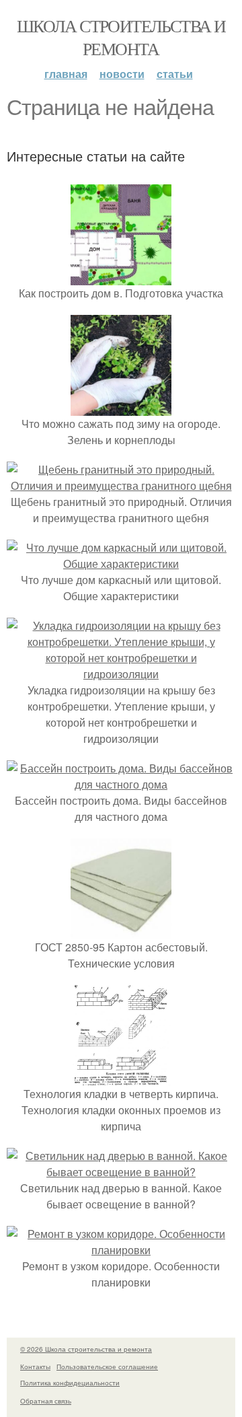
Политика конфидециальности (70, 1382)
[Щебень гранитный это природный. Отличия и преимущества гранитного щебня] (121, 485)
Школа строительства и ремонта (121, 37)
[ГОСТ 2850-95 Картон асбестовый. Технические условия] (121, 931)
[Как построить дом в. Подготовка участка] (121, 277)
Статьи (175, 73)
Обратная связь (45, 1401)
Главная (65, 73)
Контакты (35, 1366)
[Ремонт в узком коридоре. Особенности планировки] (121, 1250)
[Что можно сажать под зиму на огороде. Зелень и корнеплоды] (121, 407)
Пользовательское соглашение (107, 1366)
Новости (122, 73)
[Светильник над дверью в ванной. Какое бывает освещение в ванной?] (121, 1171)
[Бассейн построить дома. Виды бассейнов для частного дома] (121, 784)
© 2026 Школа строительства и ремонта (86, 1349)
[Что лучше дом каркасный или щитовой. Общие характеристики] (121, 563)
